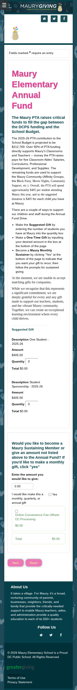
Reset (34, 563)
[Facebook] (65, 18)
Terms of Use (16, 678)
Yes (54, 494)
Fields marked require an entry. (31, 53)
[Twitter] (55, 18)
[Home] (45, 18)
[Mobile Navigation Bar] (4, 5)
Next (15, 563)
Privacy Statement (19, 682)
